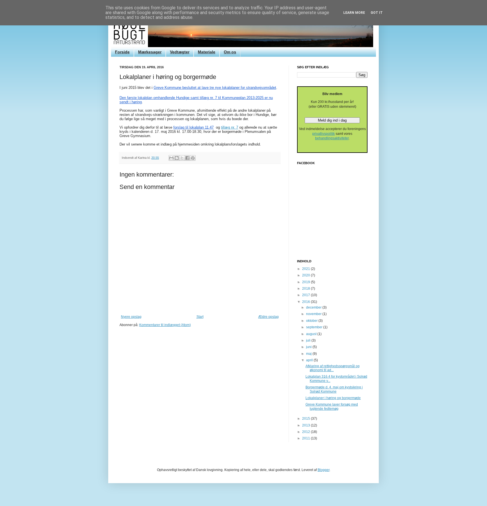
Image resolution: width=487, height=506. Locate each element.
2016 (306, 302)
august (311, 334)
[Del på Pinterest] (193, 158)
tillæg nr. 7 (229, 127)
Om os (230, 52)
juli (308, 340)
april (310, 360)
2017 (306, 295)
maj (309, 354)
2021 (306, 269)
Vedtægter (179, 52)
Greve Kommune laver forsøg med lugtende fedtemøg (332, 406)
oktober (312, 321)
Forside (122, 52)
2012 (306, 432)
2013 (306, 425)
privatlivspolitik (323, 134)
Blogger (323, 470)
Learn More (354, 13)
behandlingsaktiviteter (332, 138)
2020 (306, 275)
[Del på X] (182, 158)
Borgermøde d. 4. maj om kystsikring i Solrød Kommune (334, 389)
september (314, 327)
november (314, 314)
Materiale (206, 52)
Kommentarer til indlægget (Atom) (165, 325)
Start (199, 317)
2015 (306, 419)
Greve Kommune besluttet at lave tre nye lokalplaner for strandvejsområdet (215, 87)
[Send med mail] (171, 158)
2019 (306, 282)
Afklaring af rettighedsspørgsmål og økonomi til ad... (333, 368)
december (314, 307)
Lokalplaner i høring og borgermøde (333, 398)
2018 (306, 289)
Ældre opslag (268, 317)
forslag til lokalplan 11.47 (193, 127)
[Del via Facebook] (187, 158)
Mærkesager (149, 52)
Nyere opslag (131, 317)
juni (309, 347)
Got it (377, 13)
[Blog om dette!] (177, 158)
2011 (306, 438)
